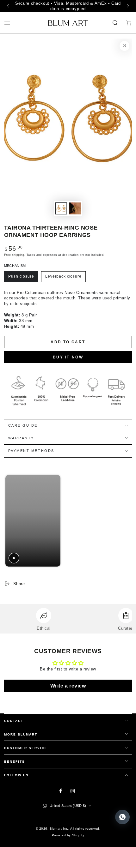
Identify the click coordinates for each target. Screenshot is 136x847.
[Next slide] (124, 520)
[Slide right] (127, 6)
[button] (115, 23)
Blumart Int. (59, 828)
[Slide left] (8, 6)
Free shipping (14, 254)
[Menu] (7, 23)
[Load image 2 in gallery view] (75, 208)
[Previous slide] (10, 520)
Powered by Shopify (68, 835)
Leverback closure (63, 276)
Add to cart (68, 342)
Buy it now (68, 357)
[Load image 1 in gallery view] (61, 208)
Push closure (21, 276)
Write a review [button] (68, 685)
